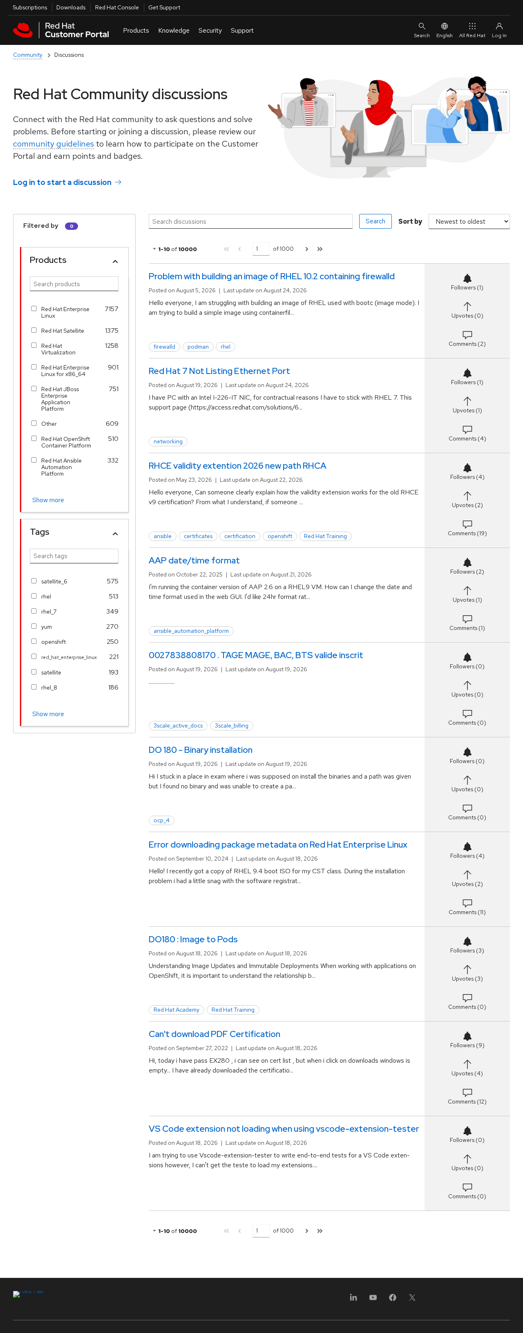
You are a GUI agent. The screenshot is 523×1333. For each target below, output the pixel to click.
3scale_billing (231, 725)
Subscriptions (30, 7)
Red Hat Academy (176, 1009)
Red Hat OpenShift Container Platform (66, 442)
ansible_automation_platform (191, 630)
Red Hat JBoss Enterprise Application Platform (60, 399)
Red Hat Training (325, 536)
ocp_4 (162, 820)
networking (168, 441)
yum (46, 626)
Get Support (164, 7)
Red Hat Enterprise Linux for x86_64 (65, 370)
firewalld (164, 346)
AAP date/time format (194, 560)
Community (27, 54)
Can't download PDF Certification (214, 1033)
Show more (48, 500)
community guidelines (53, 143)
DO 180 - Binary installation (201, 749)
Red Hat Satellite (62, 330)
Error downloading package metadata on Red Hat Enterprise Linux (278, 844)
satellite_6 (54, 581)
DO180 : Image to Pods (193, 939)
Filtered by (40, 225)
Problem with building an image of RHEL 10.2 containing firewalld (272, 276)
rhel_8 (49, 687)
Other (49, 424)
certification (239, 536)
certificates (198, 536)
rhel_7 (49, 611)
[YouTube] (373, 1300)
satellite (51, 672)
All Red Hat (472, 35)
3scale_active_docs (178, 725)
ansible (163, 536)
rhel (46, 596)
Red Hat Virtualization (58, 349)
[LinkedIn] (353, 1300)
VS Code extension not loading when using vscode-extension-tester (284, 1128)
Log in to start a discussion (62, 182)
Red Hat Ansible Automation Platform (61, 467)
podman (198, 346)
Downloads (70, 7)
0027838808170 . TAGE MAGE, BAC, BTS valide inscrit (256, 655)
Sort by (410, 221)
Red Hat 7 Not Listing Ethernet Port (219, 370)
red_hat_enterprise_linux (67, 657)
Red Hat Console (117, 7)
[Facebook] (393, 1300)
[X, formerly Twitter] (412, 1300)
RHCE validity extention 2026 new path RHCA (237, 465)
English (444, 35)
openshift (53, 642)
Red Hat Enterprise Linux (65, 312)
